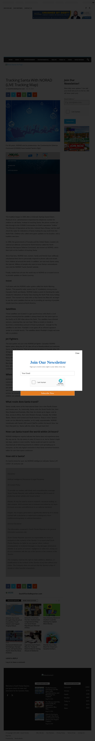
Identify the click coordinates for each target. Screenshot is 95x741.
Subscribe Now (47, 393)
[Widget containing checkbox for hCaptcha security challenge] (47, 382)
